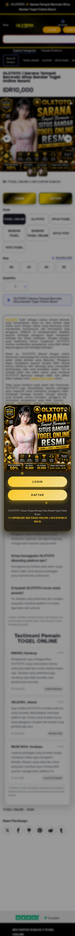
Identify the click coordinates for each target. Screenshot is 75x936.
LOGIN (37, 481)
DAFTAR (37, 494)
